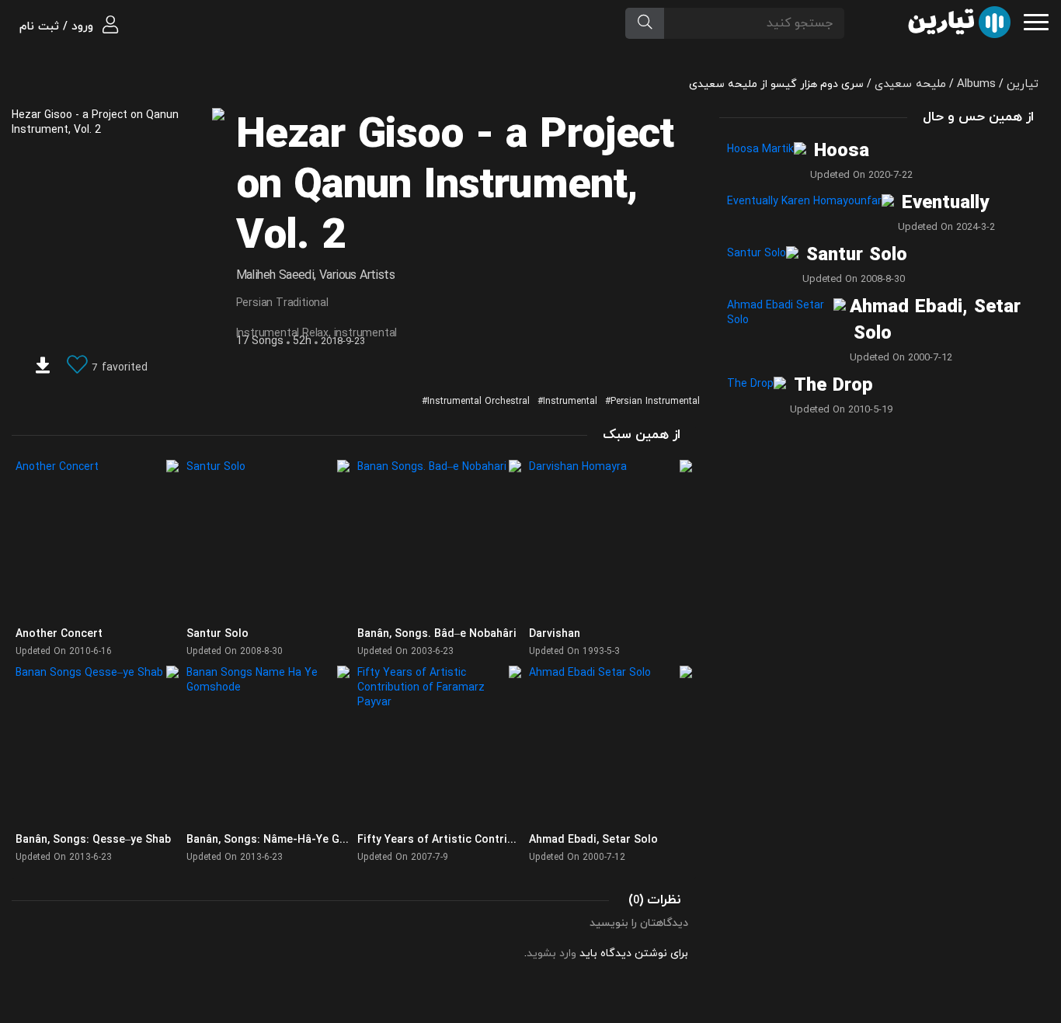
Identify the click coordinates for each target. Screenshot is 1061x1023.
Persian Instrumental (655, 401)
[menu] (1036, 20)
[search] (644, 23)
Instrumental (570, 401)
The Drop (833, 386)
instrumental (366, 333)
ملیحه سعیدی (910, 84)
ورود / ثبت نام (58, 27)
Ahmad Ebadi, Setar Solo (935, 320)
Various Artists (357, 275)
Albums (976, 84)
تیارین (1022, 84)
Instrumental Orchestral (478, 401)
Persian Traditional (282, 303)
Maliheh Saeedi (275, 275)
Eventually (945, 203)
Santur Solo (856, 255)
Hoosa (841, 151)
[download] (42, 367)
